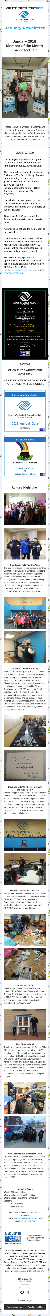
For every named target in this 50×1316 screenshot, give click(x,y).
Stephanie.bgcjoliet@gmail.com (27, 1218)
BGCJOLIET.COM (13, 273)
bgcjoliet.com (20, 1271)
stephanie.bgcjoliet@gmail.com (20, 270)
